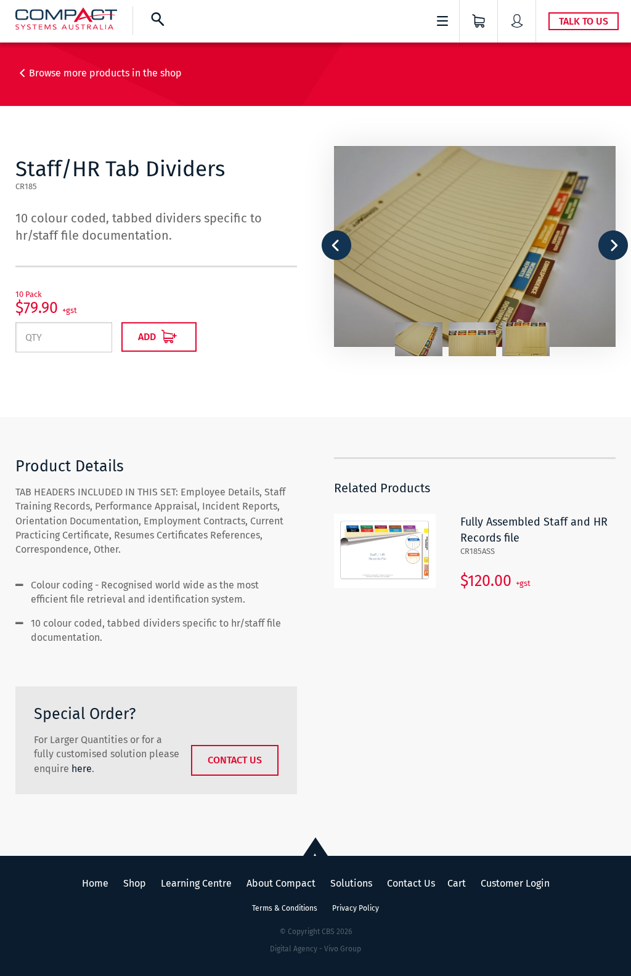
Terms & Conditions (284, 908)
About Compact (281, 883)
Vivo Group (342, 949)
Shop (134, 883)
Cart (456, 883)
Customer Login (515, 883)
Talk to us (583, 21)
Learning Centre (196, 883)
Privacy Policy (355, 908)
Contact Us (235, 760)
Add (148, 337)
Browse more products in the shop (105, 73)
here (81, 769)
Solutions (351, 883)
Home (95, 883)
